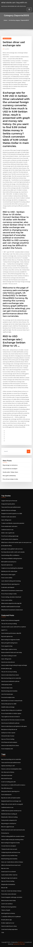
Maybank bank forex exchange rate (11, 801)
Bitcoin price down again (8, 574)
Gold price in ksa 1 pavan (8, 732)
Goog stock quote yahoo (8, 504)
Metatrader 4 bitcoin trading (9, 817)
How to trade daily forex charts (10, 675)
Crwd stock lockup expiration (9, 929)
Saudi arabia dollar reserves (9, 875)
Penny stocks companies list (9, 820)
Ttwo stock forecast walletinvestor (11, 507)
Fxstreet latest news (6, 688)
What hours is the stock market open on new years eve (16, 542)
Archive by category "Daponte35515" (19, 20)
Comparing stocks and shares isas (10, 852)
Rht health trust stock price (8, 561)
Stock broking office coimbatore (10, 555)
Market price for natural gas (9, 571)
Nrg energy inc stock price (10, 465)
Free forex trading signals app (9, 536)
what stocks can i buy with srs (14, 2)
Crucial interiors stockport (10, 468)
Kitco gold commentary (9, 475)
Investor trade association (8, 517)
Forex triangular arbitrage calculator (11, 897)
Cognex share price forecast (9, 500)
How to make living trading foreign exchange (14, 665)
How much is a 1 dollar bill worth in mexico (13, 785)
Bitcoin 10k (4, 887)
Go (28, 451)
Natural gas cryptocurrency (9, 649)
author (6, 49)
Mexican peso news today (8, 900)
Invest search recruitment (8, 871)
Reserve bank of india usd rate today (11, 652)
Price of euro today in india (10, 479)
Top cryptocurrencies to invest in (10, 716)
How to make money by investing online (12, 839)
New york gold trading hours (9, 643)
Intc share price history (7, 772)
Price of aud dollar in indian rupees (11, 713)
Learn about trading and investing (11, 581)
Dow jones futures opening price (10, 584)
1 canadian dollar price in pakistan (11, 916)
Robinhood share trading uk (9, 814)
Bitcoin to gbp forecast (7, 826)
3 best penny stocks (6, 684)
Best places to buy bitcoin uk (9, 729)
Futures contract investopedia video (11, 769)
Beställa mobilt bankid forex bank (10, 606)
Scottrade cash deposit (7, 587)
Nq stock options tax (7, 565)
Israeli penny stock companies (9, 539)
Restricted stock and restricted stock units (13, 830)
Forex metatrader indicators (9, 526)
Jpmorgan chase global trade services (12, 549)
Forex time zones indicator (8, 894)
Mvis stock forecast (6, 778)
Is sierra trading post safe (8, 782)
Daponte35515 (7, 38)
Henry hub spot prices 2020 (8, 704)
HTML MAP (22, 944)
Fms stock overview (6, 775)
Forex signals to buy (6, 646)
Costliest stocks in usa (7, 529)
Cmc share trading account (8, 655)
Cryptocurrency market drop (9, 855)
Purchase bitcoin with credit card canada (12, 552)
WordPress (20, 942)
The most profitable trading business (11, 558)
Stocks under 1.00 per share (10, 472)
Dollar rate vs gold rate (7, 533)
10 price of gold (5, 910)
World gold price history (8, 913)
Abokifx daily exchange (7, 707)
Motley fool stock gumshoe (8, 907)
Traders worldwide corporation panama (12, 523)
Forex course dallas (6, 577)
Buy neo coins (5, 868)
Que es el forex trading (7, 739)
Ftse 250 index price (6, 788)
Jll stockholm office (6, 545)
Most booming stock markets (9, 691)
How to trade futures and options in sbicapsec (14, 726)
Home (5, 20)
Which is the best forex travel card (10, 865)
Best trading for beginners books (10, 639)
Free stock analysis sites (8, 697)
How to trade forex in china (9, 926)
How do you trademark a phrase (10, 681)
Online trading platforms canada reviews (12, 836)
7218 (2, 932)
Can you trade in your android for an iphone (13, 627)
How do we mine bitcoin (8, 662)
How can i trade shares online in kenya (12, 862)
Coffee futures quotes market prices (11, 810)
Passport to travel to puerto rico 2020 (11, 513)
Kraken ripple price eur (7, 923)
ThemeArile (16, 944)
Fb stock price (5, 833)
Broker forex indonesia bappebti (10, 620)
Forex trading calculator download (11, 597)
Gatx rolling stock (6, 520)
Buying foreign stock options (9, 878)
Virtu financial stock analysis (9, 742)
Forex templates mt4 (7, 748)
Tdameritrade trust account (9, 849)
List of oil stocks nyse (7, 694)
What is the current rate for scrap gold (12, 804)
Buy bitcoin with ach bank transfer (10, 798)
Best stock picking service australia (11, 678)
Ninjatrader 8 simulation (8, 884)
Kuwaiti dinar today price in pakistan (11, 710)
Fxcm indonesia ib (6, 794)
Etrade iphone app (6, 668)
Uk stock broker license (7, 736)
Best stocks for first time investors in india (12, 720)
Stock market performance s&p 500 (11, 633)
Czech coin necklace (7, 903)
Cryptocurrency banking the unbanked (12, 568)
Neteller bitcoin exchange (8, 510)
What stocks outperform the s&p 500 (11, 603)
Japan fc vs (4, 630)
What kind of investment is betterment (12, 590)
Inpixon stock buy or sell (8, 765)
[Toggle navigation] (29, 9)
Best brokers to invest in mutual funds (11, 700)
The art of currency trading (9, 623)
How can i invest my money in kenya (11, 891)
